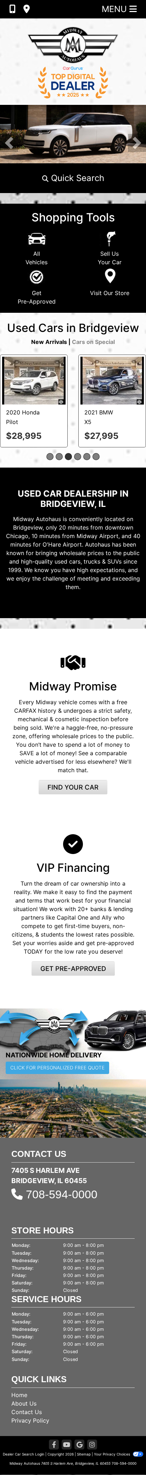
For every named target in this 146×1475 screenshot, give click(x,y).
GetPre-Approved (37, 297)
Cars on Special (93, 341)
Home (19, 1394)
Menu (115, 9)
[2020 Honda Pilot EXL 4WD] (33, 380)
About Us (23, 1403)
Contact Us (26, 1411)
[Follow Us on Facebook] (54, 1445)
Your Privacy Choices (112, 1454)
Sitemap (84, 1454)
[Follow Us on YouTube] (67, 1445)
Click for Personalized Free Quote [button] (57, 1067)
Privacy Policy (30, 1420)
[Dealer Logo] (73, 61)
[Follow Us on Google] (79, 1445)
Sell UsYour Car (110, 258)
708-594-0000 (61, 1194)
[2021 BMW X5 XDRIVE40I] (112, 380)
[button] (9, 143)
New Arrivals (49, 341)
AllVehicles (36, 258)
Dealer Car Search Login (23, 1454)
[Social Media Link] (92, 1445)
